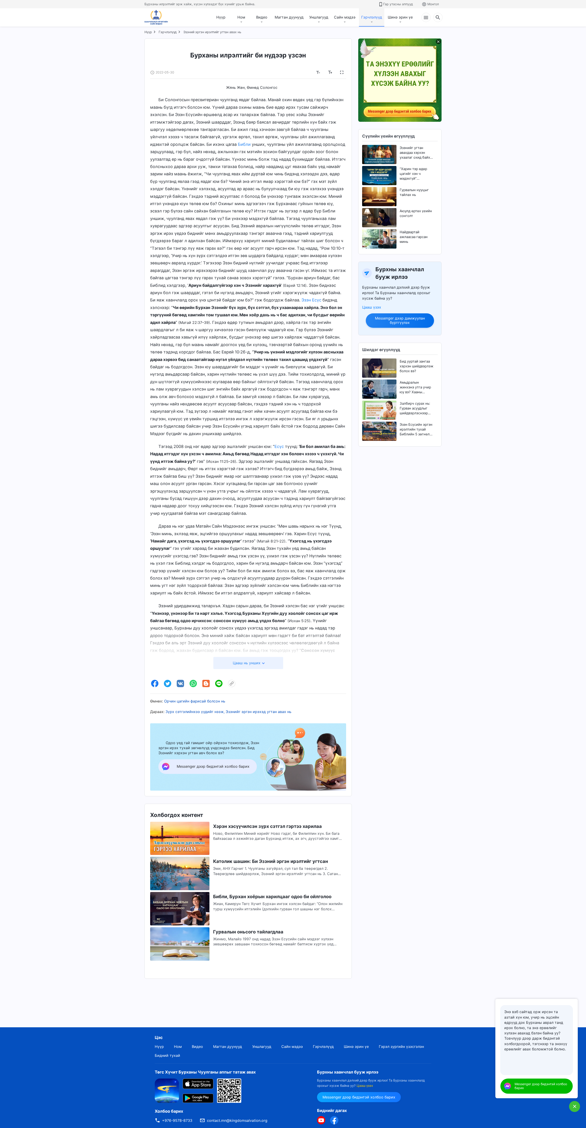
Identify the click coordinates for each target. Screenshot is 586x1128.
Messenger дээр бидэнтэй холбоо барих (359, 1097)
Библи (244, 144)
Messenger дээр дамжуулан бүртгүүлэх (400, 320)
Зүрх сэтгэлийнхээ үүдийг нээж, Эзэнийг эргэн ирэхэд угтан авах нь (228, 711)
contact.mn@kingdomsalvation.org (237, 1120)
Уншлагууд (318, 17)
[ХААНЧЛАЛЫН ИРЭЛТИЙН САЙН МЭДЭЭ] (157, 17)
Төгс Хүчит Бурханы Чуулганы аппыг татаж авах (205, 1072)
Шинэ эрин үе (400, 17)
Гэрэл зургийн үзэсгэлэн (401, 1046)
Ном (241, 17)
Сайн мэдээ (344, 17)
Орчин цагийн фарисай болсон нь (194, 701)
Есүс (279, 446)
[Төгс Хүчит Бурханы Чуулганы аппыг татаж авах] (167, 1090)
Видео (261, 17)
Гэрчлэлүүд (371, 17)
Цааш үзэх (371, 307)
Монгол (433, 4)
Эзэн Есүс (311, 300)
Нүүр (220, 17)
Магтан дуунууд (289, 17)
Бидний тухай (167, 1055)
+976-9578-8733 (177, 1120)
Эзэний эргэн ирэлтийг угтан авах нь (212, 32)
